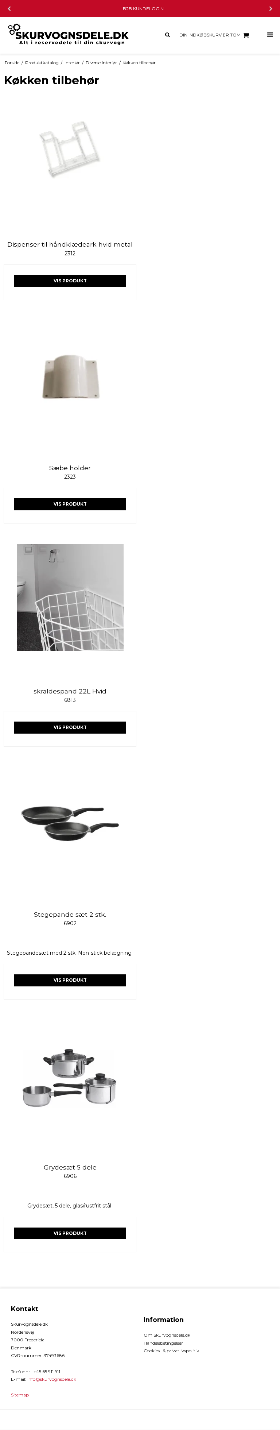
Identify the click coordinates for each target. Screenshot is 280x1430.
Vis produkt (70, 280)
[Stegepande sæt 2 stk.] (70, 834)
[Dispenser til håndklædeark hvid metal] (70, 163)
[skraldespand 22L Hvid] (70, 610)
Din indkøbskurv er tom (210, 35)
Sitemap (20, 1395)
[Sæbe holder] (70, 387)
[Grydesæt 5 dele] (70, 1086)
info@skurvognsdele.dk (51, 1379)
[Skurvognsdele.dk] (70, 35)
